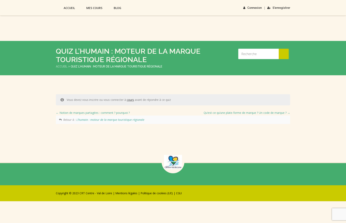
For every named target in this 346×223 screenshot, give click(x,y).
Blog (117, 8)
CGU (179, 193)
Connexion (254, 7)
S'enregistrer (281, 7)
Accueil (69, 8)
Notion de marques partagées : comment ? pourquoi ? (94, 113)
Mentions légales (126, 193)
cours (130, 100)
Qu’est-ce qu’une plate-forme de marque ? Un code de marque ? (245, 113)
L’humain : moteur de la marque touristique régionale (110, 120)
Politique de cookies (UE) (157, 193)
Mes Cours (94, 8)
